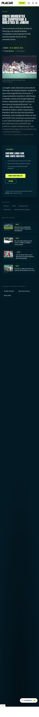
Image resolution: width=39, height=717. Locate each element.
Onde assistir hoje (24, 291)
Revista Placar (7, 209)
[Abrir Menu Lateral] (36, 3)
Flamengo (6, 206)
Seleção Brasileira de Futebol (22, 209)
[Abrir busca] (29, 3)
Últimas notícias (9, 291)
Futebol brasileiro (23, 206)
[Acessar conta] (33, 3)
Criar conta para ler (15, 176)
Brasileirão (7, 295)
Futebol (14, 206)
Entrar (11, 181)
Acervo (5, 11)
